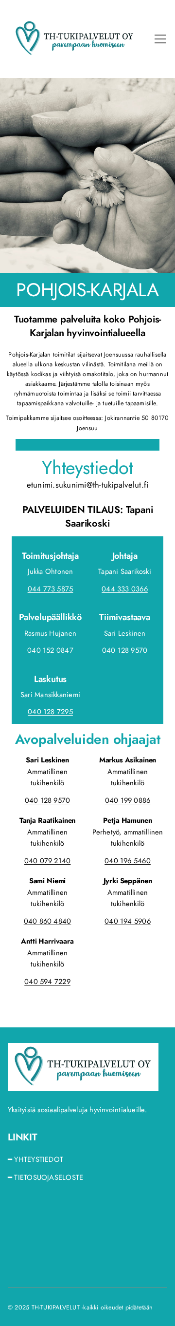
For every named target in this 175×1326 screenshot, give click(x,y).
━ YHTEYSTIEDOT (35, 1159)
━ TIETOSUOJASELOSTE (45, 1177)
